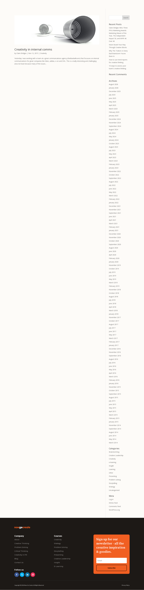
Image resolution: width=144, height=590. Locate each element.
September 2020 (115, 244)
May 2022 (112, 192)
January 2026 (113, 88)
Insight (111, 466)
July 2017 (112, 328)
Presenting (113, 476)
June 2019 (112, 276)
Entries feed (113, 503)
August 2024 (113, 129)
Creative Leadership (116, 455)
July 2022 (112, 185)
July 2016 (112, 363)
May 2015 (112, 408)
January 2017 (113, 345)
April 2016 (112, 373)
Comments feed (115, 506)
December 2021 (115, 206)
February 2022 (114, 199)
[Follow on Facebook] (16, 574)
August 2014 (113, 432)
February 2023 (114, 164)
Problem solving (115, 480)
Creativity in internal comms (33, 49)
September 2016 (115, 356)
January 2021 (113, 230)
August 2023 (113, 147)
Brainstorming (114, 452)
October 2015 (114, 390)
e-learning (112, 462)
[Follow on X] (22, 574)
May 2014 (112, 439)
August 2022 (113, 182)
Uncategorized (114, 490)
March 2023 (113, 161)
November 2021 (115, 210)
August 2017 (113, 324)
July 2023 (112, 150)
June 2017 (112, 331)
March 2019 (113, 283)
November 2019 (115, 265)
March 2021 (113, 223)
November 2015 (115, 387)
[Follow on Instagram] (33, 574)
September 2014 (115, 429)
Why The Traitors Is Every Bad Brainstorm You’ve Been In (118, 53)
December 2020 (115, 234)
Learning (112, 469)
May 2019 (112, 279)
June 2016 (112, 366)
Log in (111, 499)
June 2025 (112, 98)
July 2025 (112, 95)
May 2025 (112, 102)
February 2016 (114, 380)
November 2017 (115, 317)
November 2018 (115, 290)
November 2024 (115, 123)
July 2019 (112, 272)
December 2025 (115, 91)
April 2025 (112, 105)
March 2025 (113, 109)
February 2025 (114, 112)
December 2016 (115, 349)
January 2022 (113, 203)
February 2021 (114, 227)
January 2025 (113, 116)
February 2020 (114, 258)
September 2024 (115, 126)
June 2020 (112, 251)
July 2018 (112, 300)
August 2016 (113, 359)
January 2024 (113, 140)
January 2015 (113, 422)
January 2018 (113, 314)
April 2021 (112, 220)
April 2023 (112, 157)
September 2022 (115, 178)
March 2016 (113, 376)
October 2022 (114, 175)
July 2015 (112, 401)
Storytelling (113, 483)
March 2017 (113, 338)
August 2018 (113, 297)
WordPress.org (114, 510)
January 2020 (113, 262)
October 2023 (114, 143)
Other (111, 473)
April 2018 (112, 307)
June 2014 (112, 436)
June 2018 (112, 303)
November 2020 (115, 237)
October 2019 (114, 269)
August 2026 (113, 84)
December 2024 (115, 119)
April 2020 (112, 255)
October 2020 (114, 241)
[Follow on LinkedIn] (27, 574)
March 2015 (113, 415)
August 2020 (113, 248)
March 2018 (113, 310)
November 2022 (115, 171)
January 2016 (113, 383)
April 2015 (112, 411)
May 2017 (112, 335)
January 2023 (113, 168)
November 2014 (115, 425)
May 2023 (112, 154)
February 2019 (114, 286)
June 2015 (112, 404)
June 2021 (112, 216)
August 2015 (113, 397)
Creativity (43, 53)
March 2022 (113, 196)
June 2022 (112, 189)
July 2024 (112, 133)
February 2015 (114, 418)
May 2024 (112, 136)
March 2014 (113, 443)
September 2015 (115, 394)
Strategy (112, 487)
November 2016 (115, 352)
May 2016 (112, 369)
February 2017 (114, 342)
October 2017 (114, 321)
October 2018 (114, 293)
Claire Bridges (22, 53)
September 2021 (115, 213)
